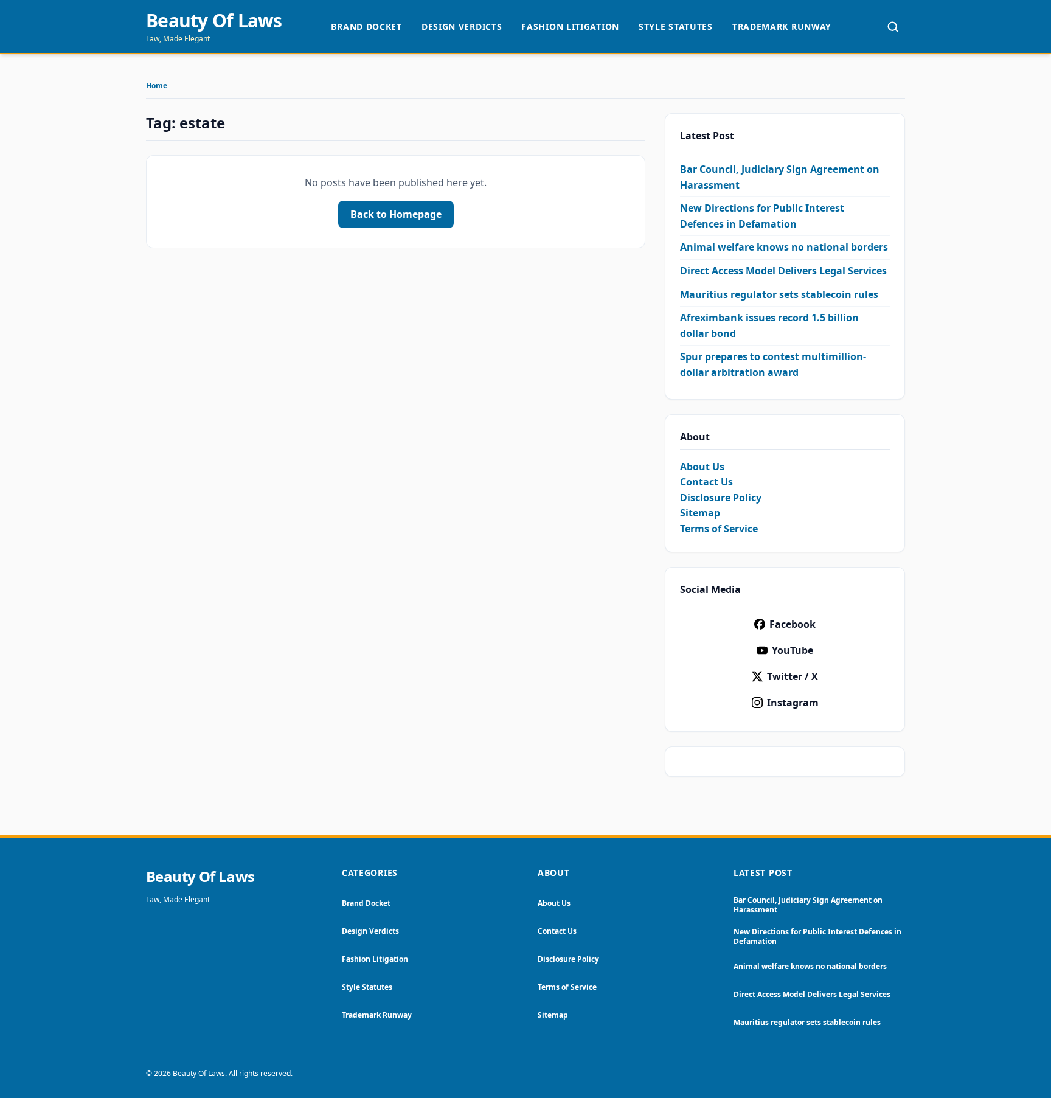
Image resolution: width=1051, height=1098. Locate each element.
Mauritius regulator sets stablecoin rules (779, 294)
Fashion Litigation (570, 26)
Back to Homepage (396, 214)
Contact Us (706, 481)
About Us (702, 466)
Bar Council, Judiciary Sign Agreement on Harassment (808, 905)
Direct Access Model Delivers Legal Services (783, 270)
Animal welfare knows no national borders (784, 247)
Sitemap (700, 512)
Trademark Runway (781, 26)
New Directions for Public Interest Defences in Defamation (817, 936)
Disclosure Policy (720, 497)
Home (156, 86)
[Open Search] (893, 27)
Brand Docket (366, 26)
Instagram (793, 702)
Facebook (792, 624)
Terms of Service (719, 528)
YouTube (792, 650)
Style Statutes (676, 26)
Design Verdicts (461, 26)
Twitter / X (792, 676)
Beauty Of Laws (214, 21)
